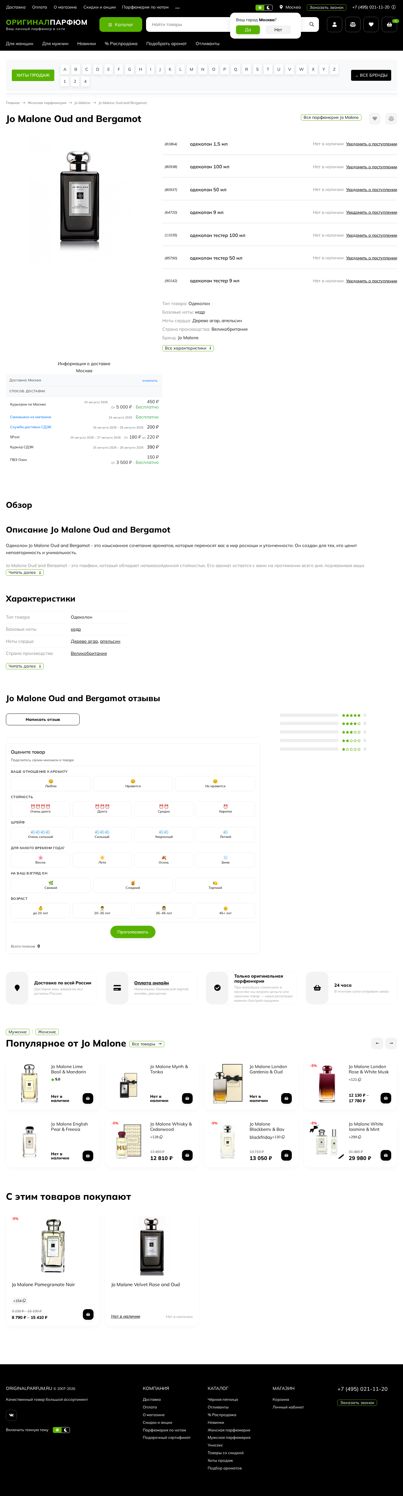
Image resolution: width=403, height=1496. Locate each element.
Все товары (144, 1044)
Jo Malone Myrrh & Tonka (169, 1069)
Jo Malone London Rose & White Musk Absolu (369, 1072)
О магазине (65, 7)
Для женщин (19, 43)
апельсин (110, 641)
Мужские (18, 1031)
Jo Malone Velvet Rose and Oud (145, 1284)
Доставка (16, 7)
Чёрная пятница (223, 1399)
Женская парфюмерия (229, 1430)
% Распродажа (121, 43)
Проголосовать (132, 932)
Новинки (86, 43)
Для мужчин (55, 43)
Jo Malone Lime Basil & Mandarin (68, 1069)
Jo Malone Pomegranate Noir (43, 1284)
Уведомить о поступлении (371, 143)
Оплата (39, 7)
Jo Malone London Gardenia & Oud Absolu (268, 1072)
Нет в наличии (125, 1316)
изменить (150, 380)
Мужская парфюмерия (229, 1437)
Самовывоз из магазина (30, 417)
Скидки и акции (99, 7)
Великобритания (89, 653)
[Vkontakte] (11, 1415)
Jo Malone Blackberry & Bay (267, 1126)
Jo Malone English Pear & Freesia (69, 1126)
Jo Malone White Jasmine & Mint (366, 1126)
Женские (47, 1031)
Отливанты (207, 43)
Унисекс (215, 1445)
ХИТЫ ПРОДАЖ (33, 75)
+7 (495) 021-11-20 (371, 7)
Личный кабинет (288, 1407)
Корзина (281, 1399)
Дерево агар (84, 641)
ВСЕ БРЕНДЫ (373, 75)
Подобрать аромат (166, 43)
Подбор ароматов (225, 1468)
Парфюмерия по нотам (145, 7)
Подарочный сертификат (167, 1437)
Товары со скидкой (226, 1452)
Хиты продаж (220, 1460)
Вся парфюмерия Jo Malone (331, 117)
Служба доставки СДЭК (30, 427)
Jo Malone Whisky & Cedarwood (171, 1126)
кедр (76, 629)
